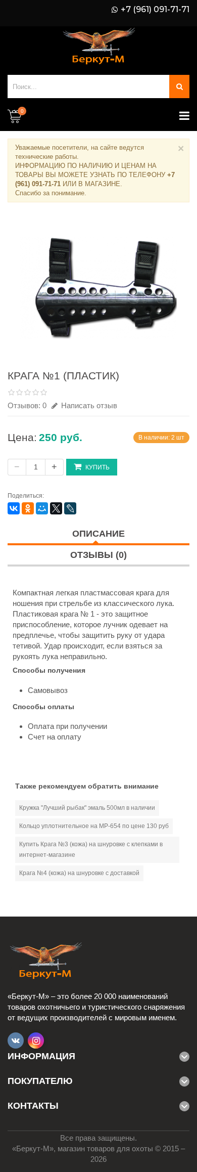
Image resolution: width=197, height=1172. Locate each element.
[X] (56, 508)
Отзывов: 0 (27, 405)
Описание (98, 534)
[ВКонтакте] (14, 508)
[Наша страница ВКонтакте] (16, 1040)
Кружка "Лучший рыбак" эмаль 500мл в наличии (87, 807)
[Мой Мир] (42, 508)
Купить (97, 467)
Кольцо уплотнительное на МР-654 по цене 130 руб (94, 826)
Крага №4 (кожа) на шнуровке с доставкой (79, 873)
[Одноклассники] (28, 508)
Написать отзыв (88, 405)
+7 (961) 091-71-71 (155, 9)
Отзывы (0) (98, 555)
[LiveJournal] (70, 508)
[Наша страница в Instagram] (36, 1040)
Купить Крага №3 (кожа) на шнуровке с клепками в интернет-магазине (91, 849)
